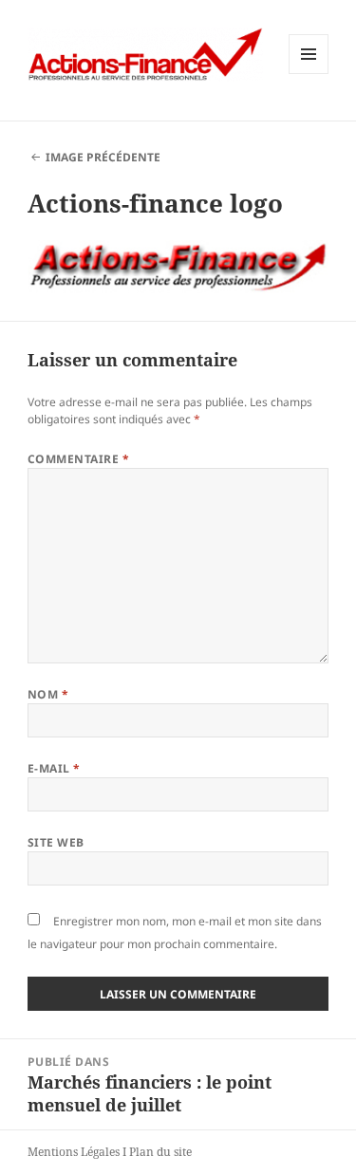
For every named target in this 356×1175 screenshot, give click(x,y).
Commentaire (78, 459)
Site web (56, 842)
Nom (48, 694)
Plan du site (160, 1152)
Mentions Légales (74, 1152)
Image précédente (103, 157)
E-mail (54, 768)
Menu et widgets (309, 73)
